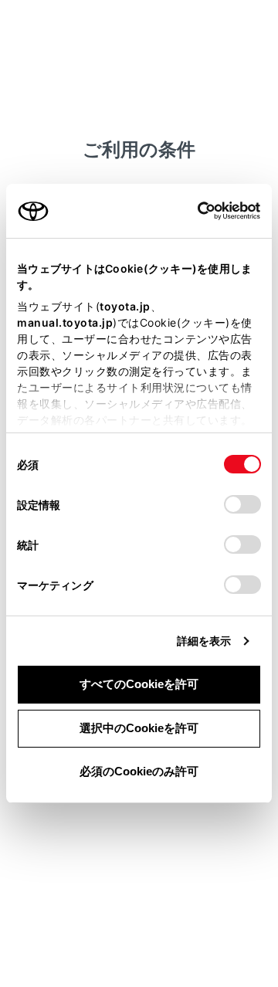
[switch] (242, 504)
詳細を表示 (204, 640)
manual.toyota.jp (65, 322)
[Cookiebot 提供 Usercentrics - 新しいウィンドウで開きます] (192, 211)
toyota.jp (125, 306)
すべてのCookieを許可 (139, 683)
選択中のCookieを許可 (139, 727)
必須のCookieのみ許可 (139, 771)
